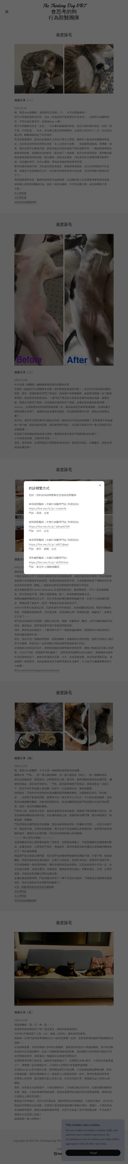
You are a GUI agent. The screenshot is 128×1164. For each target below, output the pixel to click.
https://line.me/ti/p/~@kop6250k (49, 526)
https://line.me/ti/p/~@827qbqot (49, 544)
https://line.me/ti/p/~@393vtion (48, 562)
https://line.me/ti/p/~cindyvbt (47, 508)
